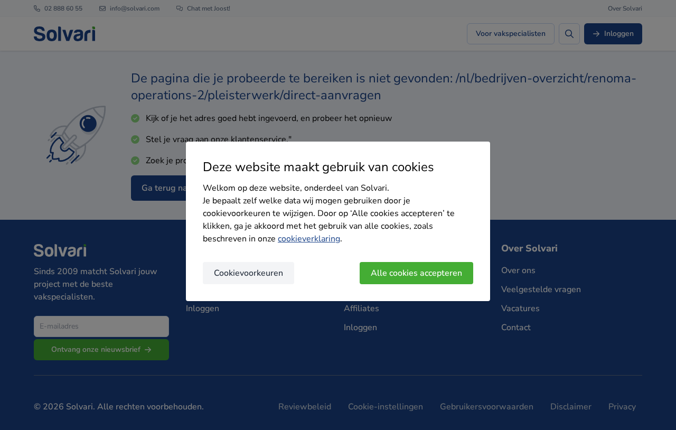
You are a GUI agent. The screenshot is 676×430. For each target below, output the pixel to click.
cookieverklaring (309, 239)
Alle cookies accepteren (416, 273)
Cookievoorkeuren (248, 273)
